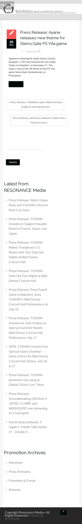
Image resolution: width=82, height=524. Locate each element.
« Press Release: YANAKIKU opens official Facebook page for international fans (35, 104)
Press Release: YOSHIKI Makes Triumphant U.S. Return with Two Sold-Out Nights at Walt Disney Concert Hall (26, 252)
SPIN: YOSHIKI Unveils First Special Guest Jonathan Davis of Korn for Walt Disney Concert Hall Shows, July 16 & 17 (28, 356)
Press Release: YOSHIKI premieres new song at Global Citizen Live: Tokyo (26, 379)
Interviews (16, 462)
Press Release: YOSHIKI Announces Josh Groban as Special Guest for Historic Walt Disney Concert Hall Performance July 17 (27, 328)
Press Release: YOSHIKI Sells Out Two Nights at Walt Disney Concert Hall (28, 275)
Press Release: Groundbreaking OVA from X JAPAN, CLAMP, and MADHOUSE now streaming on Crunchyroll (28, 403)
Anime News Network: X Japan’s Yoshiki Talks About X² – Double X (28, 427)
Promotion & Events (22, 480)
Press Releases (19, 471)
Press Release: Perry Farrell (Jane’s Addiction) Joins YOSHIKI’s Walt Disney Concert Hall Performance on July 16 (28, 299)
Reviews (15, 489)
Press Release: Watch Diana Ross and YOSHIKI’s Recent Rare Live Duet (28, 205)
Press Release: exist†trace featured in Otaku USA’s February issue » (39, 120)
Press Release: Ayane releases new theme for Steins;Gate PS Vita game (43, 38)
